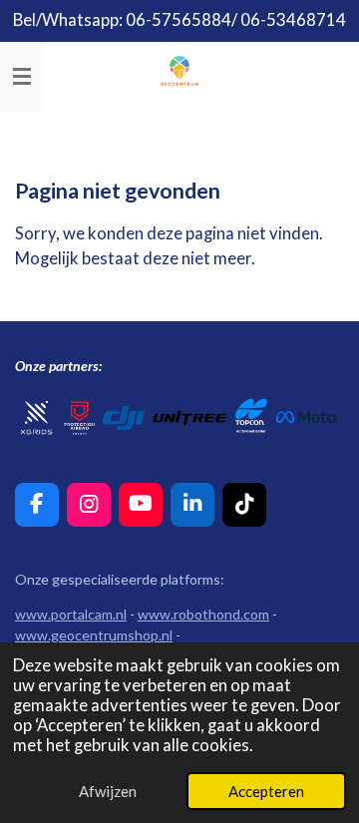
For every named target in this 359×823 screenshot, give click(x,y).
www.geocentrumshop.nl (94, 634)
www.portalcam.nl (71, 614)
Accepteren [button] (266, 791)
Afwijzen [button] (108, 791)
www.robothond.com (203, 614)
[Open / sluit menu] (22, 77)
